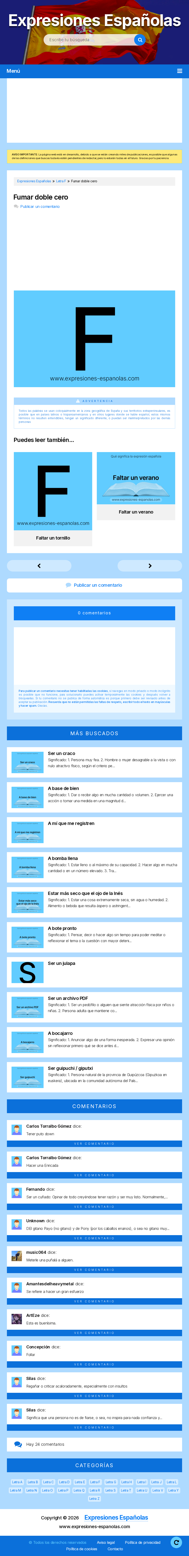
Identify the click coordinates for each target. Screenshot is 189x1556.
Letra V (158, 1490)
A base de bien (63, 788)
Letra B (33, 1482)
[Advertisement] (94, 110)
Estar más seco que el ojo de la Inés (85, 893)
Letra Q (79, 1490)
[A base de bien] (28, 806)
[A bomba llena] (28, 876)
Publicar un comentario (39, 206)
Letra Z (94, 1499)
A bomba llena (63, 858)
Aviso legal (106, 1542)
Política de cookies (81, 1549)
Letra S (111, 1490)
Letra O (47, 1490)
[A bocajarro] (28, 1051)
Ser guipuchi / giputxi (70, 1068)
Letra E (80, 1482)
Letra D (64, 1482)
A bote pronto (62, 928)
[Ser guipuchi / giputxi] (28, 1086)
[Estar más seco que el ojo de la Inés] (28, 911)
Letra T (126, 1490)
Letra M (15, 1490)
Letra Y (173, 1490)
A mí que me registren (71, 823)
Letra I (141, 1482)
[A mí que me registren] (28, 841)
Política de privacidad (142, 1542)
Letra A (17, 1482)
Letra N (32, 1490)
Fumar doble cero (40, 197)
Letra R (95, 1490)
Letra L (172, 1482)
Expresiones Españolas (94, 20)
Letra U (142, 1490)
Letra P (63, 1490)
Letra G (111, 1482)
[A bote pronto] (28, 946)
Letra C (48, 1482)
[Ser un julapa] (28, 981)
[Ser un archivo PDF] (28, 1016)
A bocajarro (60, 1033)
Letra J (156, 1482)
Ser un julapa (61, 963)
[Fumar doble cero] (94, 385)
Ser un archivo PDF (68, 998)
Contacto (115, 1549)
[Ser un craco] (28, 771)
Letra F (95, 1482)
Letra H (126, 1482)
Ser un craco (61, 753)
